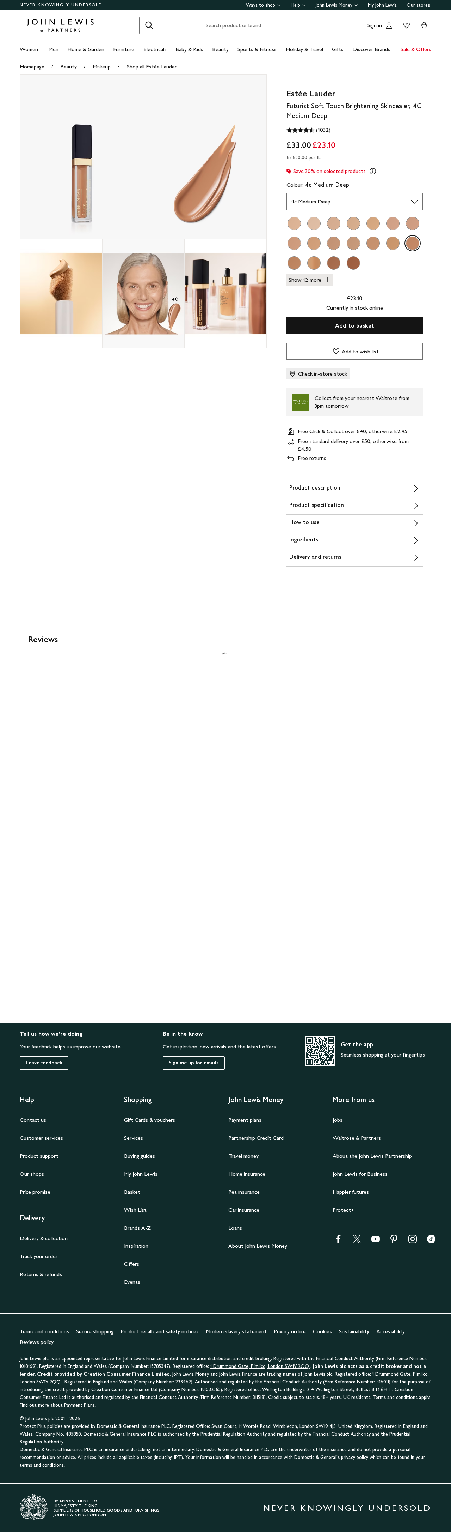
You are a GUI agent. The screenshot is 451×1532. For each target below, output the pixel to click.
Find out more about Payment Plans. (58, 1405)
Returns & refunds (41, 1274)
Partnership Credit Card (256, 1138)
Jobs (337, 1120)
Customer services (41, 1138)
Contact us (33, 1120)
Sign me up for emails (194, 1063)
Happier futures (351, 1192)
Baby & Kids (189, 49)
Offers (131, 1264)
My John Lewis (382, 5)
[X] (357, 1241)
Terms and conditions (44, 1331)
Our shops (32, 1174)
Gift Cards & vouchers (149, 1120)
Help (295, 5)
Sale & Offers (416, 49)
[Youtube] (375, 1241)
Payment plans (244, 1120)
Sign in (374, 25)
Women (29, 49)
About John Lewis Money (257, 1246)
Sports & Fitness (257, 49)
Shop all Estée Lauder (152, 66)
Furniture (123, 49)
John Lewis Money (334, 5)
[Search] (149, 25)
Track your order (38, 1256)
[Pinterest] (394, 1241)
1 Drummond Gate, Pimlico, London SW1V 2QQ (260, 1366)
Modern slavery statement (236, 1331)
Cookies (322, 1331)
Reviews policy (37, 1342)
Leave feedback (44, 1063)
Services (133, 1138)
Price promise (35, 1192)
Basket (132, 1192)
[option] (294, 223)
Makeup (102, 66)
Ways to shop (260, 5)
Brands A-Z (137, 1228)
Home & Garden (85, 49)
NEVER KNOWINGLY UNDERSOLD (61, 4)
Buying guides (139, 1156)
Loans (235, 1228)
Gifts (338, 49)
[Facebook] (338, 1241)
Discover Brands (371, 49)
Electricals (155, 49)
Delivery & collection (44, 1238)
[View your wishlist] (405, 25)
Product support (39, 1156)
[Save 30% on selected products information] (373, 171)
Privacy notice (290, 1331)
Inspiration (136, 1246)
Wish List (135, 1210)
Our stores (418, 5)
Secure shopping (94, 1331)
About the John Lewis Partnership (372, 1156)
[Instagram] (412, 1241)
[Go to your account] (389, 25)
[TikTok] (431, 1241)
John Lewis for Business (360, 1174)
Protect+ (343, 1210)
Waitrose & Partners (357, 1138)
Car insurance (243, 1210)
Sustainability (354, 1331)
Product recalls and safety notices (160, 1331)
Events (132, 1282)
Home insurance (246, 1174)
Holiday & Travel (304, 49)
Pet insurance (244, 1192)
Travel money (243, 1156)
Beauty (220, 49)
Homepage (32, 66)
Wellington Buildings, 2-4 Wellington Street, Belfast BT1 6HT (327, 1390)
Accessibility (390, 1331)
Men (53, 49)
